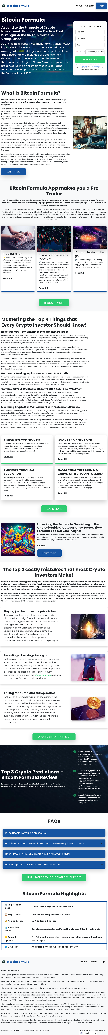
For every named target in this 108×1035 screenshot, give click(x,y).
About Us (83, 962)
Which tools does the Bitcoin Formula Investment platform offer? (44, 843)
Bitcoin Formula (43, 674)
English (86, 1033)
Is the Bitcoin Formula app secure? (26, 833)
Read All (7, 278)
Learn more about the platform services (54, 877)
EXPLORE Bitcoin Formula (54, 736)
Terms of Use (84, 1030)
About (79, 5)
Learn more (13, 171)
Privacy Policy (99, 1030)
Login (101, 5)
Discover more (54, 303)
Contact (89, 5)
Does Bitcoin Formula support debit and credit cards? (37, 854)
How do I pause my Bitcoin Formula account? (32, 864)
